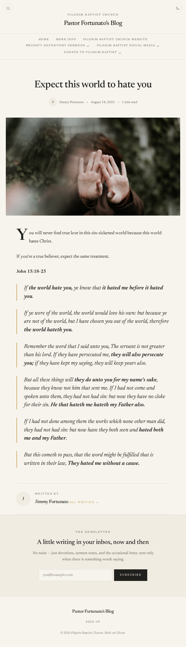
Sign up (93, 622)
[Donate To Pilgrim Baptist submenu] (120, 53)
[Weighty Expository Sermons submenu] (88, 46)
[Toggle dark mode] (177, 8)
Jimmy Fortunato (51, 501)
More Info (66, 39)
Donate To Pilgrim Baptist (90, 52)
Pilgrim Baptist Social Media (126, 45)
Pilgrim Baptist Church (93, 15)
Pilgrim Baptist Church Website (115, 39)
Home (44, 39)
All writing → (84, 502)
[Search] (8, 8)
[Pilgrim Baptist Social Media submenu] (158, 46)
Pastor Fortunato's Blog (93, 23)
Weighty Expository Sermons (55, 45)
